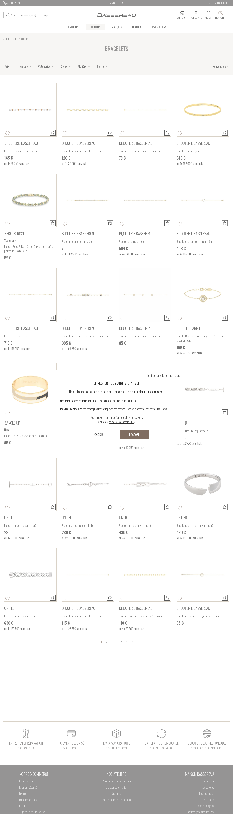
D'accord (134, 434)
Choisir (98, 434)
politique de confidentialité (121, 422)
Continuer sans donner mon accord (163, 375)
